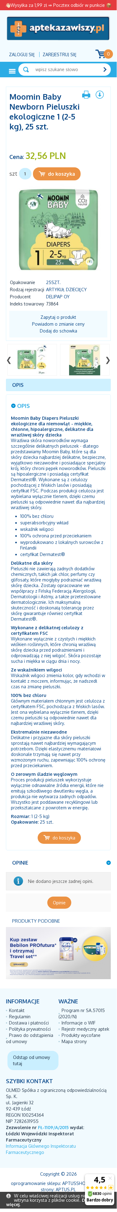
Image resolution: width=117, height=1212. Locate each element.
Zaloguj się (22, 54)
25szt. (53, 282)
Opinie (59, 902)
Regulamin (19, 1016)
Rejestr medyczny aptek (85, 1029)
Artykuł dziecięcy (66, 289)
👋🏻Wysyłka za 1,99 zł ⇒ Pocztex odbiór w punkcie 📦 (58, 5)
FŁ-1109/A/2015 (53, 1127)
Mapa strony (74, 1041)
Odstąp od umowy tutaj (31, 1060)
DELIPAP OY (58, 296)
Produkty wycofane (81, 1035)
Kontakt (17, 1010)
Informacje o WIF (79, 1022)
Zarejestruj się (60, 54)
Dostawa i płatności (29, 1022)
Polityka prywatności (30, 1029)
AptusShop (75, 1183)
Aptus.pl (66, 1189)
